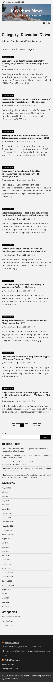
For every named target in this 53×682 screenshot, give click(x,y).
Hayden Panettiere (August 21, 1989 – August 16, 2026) (22, 647)
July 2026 (5, 492)
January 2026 (6, 517)
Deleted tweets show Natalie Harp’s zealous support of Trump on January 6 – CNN (26, 357)
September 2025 (8, 534)
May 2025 (5, 551)
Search (5, 433)
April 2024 (5, 606)
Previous (13, 425)
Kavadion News (27, 10)
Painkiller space (12, 660)
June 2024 (5, 598)
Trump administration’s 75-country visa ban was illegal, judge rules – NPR (24, 321)
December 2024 (7, 572)
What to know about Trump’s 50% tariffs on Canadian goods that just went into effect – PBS (24, 249)
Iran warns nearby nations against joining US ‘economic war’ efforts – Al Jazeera (23, 285)
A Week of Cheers (8, 664)
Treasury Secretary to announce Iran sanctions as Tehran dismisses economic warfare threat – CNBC (25, 136)
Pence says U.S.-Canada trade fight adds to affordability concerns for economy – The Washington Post (21, 174)
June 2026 (5, 496)
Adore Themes (11, 678)
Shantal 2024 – (12, 642)
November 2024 (8, 577)
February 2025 (7, 564)
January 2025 (6, 568)
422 (35, 425)
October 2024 (7, 581)
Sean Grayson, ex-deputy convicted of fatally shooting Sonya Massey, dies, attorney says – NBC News (25, 63)
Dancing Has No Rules (10, 669)
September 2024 (8, 585)
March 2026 (6, 509)
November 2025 (8, 526)
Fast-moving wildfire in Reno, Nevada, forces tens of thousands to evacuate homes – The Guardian (26, 100)
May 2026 (5, 500)
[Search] (48, 23)
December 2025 (7, 522)
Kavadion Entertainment (11, 617)
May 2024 (5, 602)
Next (39, 425)
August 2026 (6, 488)
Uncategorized (7, 625)
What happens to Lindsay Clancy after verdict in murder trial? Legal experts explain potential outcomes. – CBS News (26, 476)
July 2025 (5, 543)
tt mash (5, 655)
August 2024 (6, 589)
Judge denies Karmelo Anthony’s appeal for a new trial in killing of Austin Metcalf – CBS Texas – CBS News (26, 395)
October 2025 (7, 530)
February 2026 (7, 513)
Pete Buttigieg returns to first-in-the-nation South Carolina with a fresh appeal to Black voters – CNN (26, 214)
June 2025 (5, 547)
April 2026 (5, 505)
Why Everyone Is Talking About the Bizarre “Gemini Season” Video (26, 651)
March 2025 (6, 560)
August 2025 (6, 539)
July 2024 (5, 594)
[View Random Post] (44, 23)
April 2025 (5, 555)
